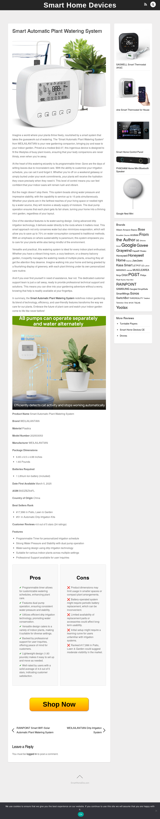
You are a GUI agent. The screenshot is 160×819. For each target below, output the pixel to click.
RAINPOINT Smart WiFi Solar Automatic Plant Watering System (35, 730)
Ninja (118, 275)
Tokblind (147, 298)
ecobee (134, 235)
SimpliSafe (143, 288)
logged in (32, 754)
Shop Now (59, 704)
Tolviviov (120, 302)
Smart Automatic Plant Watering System (52, 298)
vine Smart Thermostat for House (132, 109)
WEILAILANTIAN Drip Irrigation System (82, 730)
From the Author (132, 236)
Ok (80, 814)
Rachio (123, 280)
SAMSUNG (122, 289)
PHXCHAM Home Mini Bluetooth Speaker (132, 169)
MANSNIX (121, 270)
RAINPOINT (126, 284)
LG (142, 265)
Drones (123, 335)
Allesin (119, 229)
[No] (156, 810)
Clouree (127, 235)
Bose (141, 229)
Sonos (134, 293)
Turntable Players (128, 323)
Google (128, 244)
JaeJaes (137, 260)
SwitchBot (122, 298)
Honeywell (122, 255)
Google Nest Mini (124, 213)
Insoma (129, 261)
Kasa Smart (124, 265)
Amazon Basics (130, 229)
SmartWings (123, 293)
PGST (134, 274)
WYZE (131, 303)
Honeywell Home (130, 257)
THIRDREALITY (136, 298)
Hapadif (135, 250)
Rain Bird (129, 280)
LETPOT (137, 265)
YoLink (137, 302)
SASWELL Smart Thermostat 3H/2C (131, 66)
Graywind (124, 250)
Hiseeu (143, 250)
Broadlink (119, 235)
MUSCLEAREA (141, 269)
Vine (126, 302)
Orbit (125, 275)
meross (129, 270)
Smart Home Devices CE (132, 329)
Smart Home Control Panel (129, 151)
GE (137, 240)
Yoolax (122, 307)
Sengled (133, 288)
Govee (142, 245)
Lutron (147, 265)
